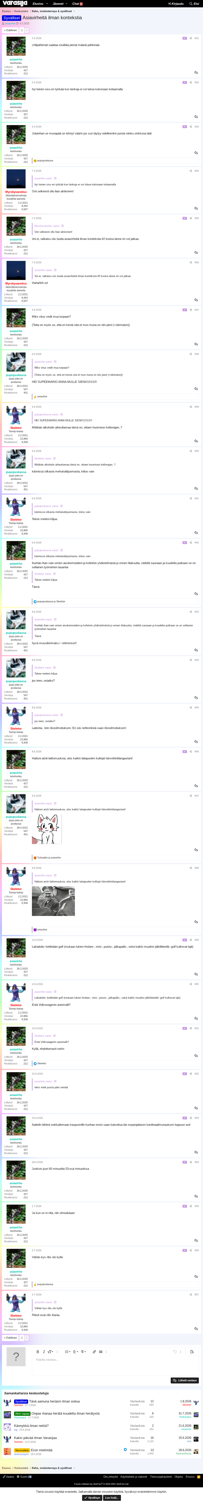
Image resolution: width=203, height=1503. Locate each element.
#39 (197, 406)
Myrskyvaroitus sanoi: (47, 225)
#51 (197, 1028)
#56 (197, 1250)
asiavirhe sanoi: (43, 178)
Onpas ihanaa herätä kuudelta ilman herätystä (66, 1413)
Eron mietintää (41, 1450)
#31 (197, 38)
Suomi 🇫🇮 (25, 1476)
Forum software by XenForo (101, 1484)
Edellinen (11, 30)
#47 (197, 795)
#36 (197, 262)
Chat (77, 3)
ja (51, 601)
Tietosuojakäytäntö (161, 1476)
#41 (197, 498)
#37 (197, 309)
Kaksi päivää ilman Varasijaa (35, 1438)
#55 (197, 1206)
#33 (197, 126)
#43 (197, 611)
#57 (197, 1294)
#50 (197, 984)
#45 (197, 707)
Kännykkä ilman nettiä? (31, 1426)
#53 (197, 1118)
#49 (197, 940)
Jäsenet (58, 3)
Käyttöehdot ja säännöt (134, 1476)
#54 (197, 1162)
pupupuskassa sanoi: (46, 414)
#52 (197, 1073)
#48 (197, 868)
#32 (197, 82)
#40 (197, 451)
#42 (197, 542)
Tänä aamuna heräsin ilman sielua (54, 1401)
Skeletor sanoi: (43, 458)
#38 (197, 354)
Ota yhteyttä (110, 1476)
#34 (197, 171)
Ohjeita (179, 1476)
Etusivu (38, 3)
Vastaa (196, 72)
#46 (197, 751)
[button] (47, 3)
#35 (197, 218)
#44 (197, 660)
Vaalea (9, 1476)
